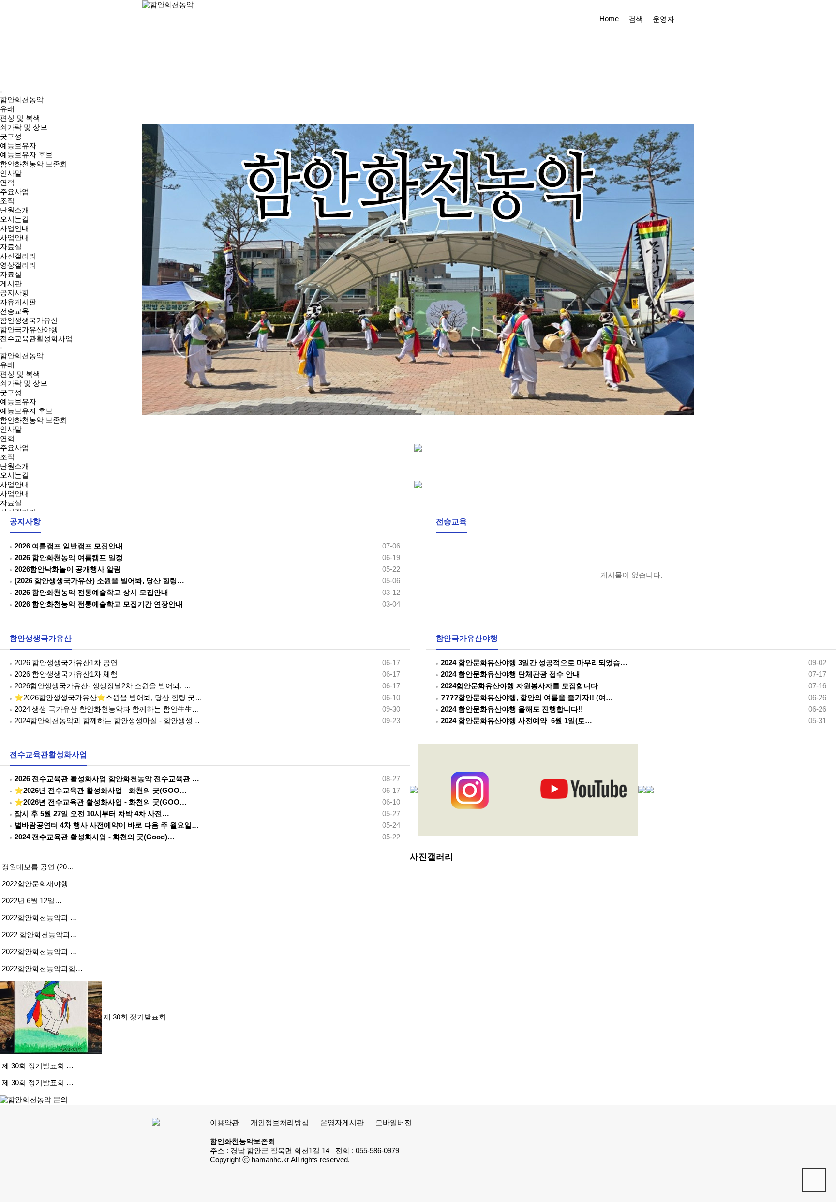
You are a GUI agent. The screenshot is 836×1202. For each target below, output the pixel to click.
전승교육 (451, 521)
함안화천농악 (22, 100)
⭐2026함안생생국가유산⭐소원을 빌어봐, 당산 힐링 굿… (108, 697)
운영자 (663, 19)
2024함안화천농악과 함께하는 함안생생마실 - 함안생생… (107, 721)
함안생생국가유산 (41, 638)
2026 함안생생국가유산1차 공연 (66, 663)
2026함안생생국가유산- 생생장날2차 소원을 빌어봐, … (103, 686)
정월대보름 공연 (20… (38, 867)
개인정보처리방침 (280, 1122)
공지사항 (25, 521)
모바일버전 (393, 1122)
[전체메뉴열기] (1, 92)
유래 (7, 109)
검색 (635, 19)
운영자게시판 (342, 1122)
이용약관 (224, 1122)
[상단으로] (814, 1180)
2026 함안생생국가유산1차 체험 (66, 674)
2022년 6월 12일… (32, 901)
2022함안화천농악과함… (42, 969)
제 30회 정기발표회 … (139, 1017)
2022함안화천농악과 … (39, 918)
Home (609, 19)
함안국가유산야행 (467, 638)
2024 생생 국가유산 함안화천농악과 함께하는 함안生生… (107, 709)
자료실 (11, 503)
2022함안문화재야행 (35, 884)
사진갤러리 (431, 857)
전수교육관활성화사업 (48, 754)
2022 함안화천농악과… (39, 935)
